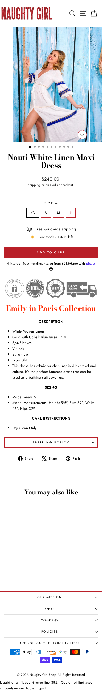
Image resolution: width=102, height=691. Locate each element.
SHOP (50, 609)
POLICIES (49, 631)
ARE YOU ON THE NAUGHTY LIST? (50, 643)
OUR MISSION (49, 597)
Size (51, 203)
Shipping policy (51, 442)
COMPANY (50, 620)
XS (33, 212)
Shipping (34, 185)
